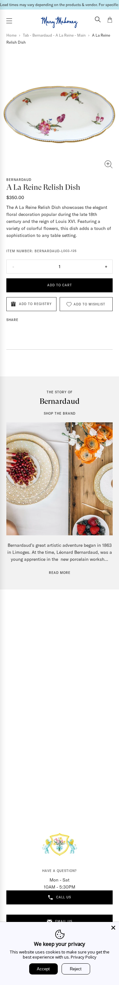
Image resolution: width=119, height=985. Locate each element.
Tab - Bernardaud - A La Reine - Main (54, 35)
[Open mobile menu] (9, 20)
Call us (63, 897)
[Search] (98, 20)
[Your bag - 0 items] (110, 21)
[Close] (113, 927)
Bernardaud (18, 180)
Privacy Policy (83, 957)
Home (11, 35)
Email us (63, 921)
